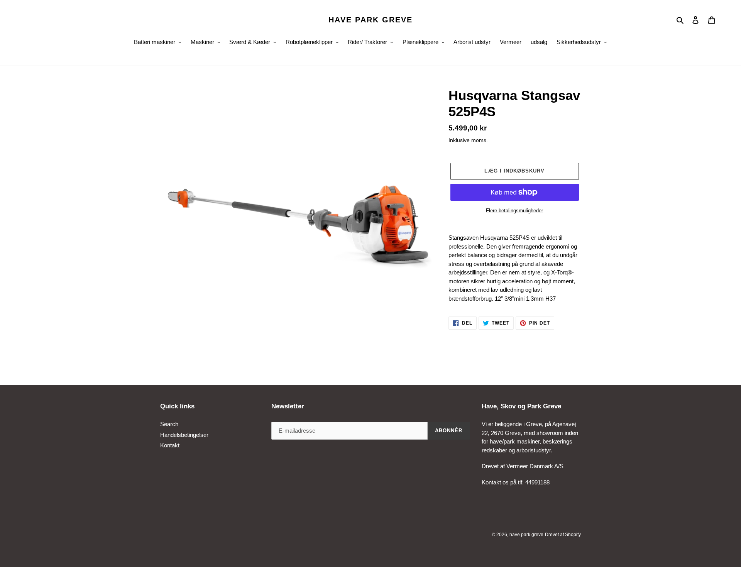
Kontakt (169, 445)
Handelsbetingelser (184, 435)
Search (169, 424)
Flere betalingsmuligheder (514, 210)
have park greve (370, 19)
